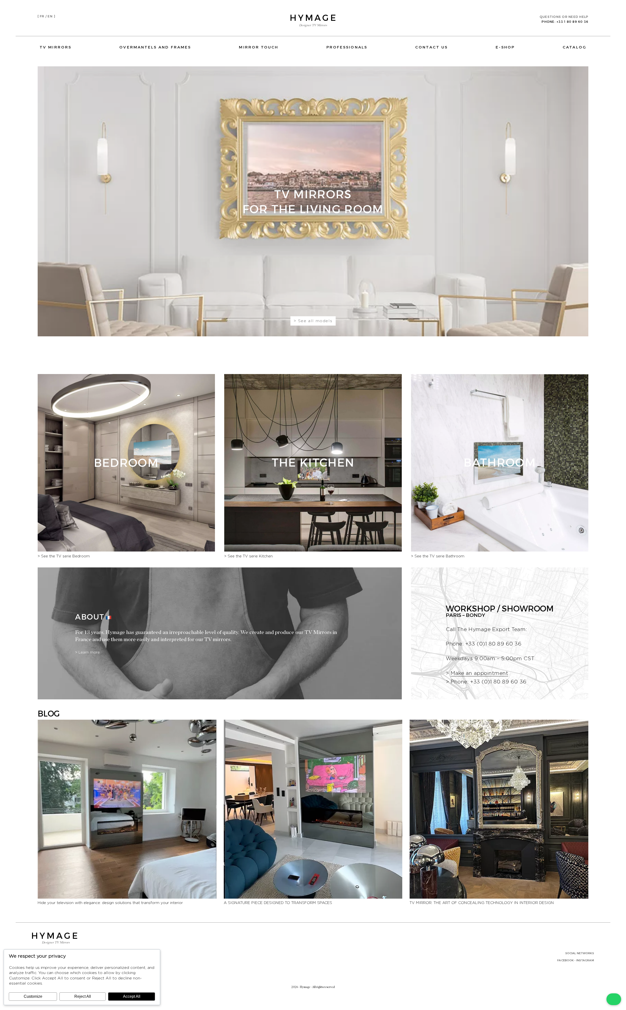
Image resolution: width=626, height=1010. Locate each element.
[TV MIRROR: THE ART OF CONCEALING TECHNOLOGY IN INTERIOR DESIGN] (499, 897)
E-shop (505, 47)
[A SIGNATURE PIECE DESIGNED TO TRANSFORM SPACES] (313, 897)
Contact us (431, 47)
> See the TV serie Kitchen (248, 556)
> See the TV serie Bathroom (437, 556)
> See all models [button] (313, 321)
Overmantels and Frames (155, 47)
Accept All (131, 996)
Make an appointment (479, 673)
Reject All (82, 996)
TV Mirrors (55, 47)
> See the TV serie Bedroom (64, 556)
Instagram (585, 960)
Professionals (346, 47)
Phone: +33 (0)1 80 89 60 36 (488, 681)
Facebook (565, 960)
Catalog (574, 47)
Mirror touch (258, 47)
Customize (33, 996)
